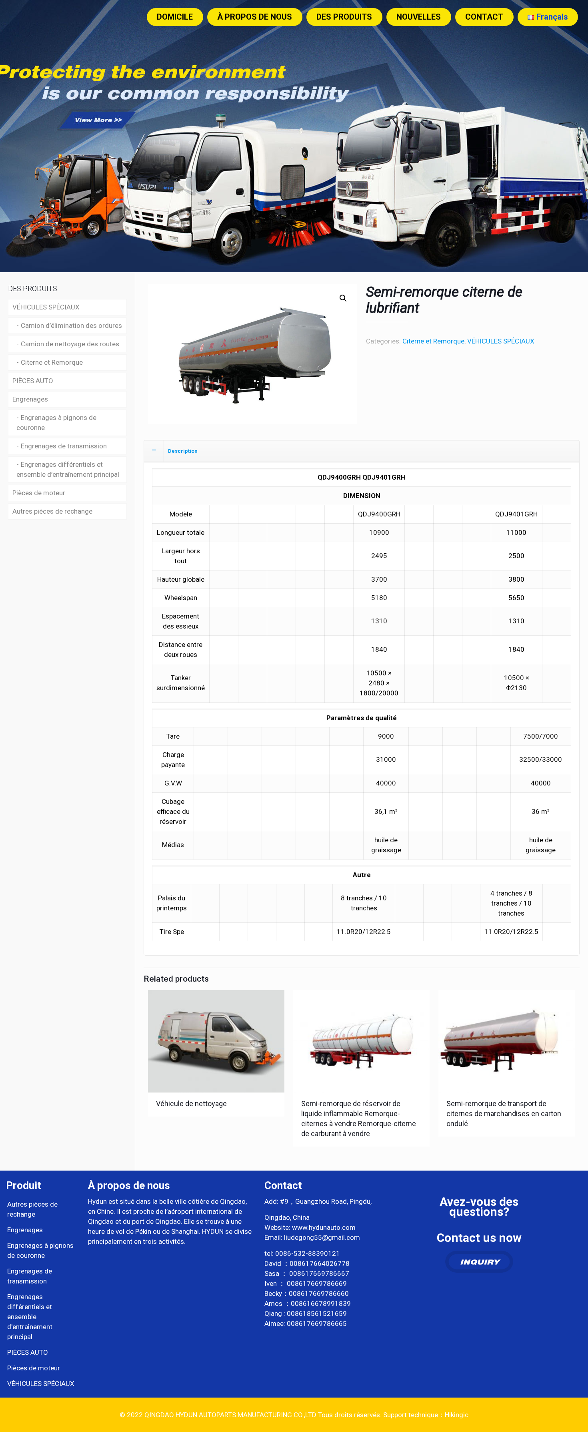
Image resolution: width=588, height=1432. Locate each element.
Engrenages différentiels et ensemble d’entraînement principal (67, 469)
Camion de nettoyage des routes (70, 344)
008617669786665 (317, 1324)
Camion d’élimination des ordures (71, 325)
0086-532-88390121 (307, 1253)
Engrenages (30, 399)
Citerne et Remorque (433, 341)
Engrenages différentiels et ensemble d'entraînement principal (29, 1317)
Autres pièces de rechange (52, 511)
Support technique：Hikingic (425, 1415)
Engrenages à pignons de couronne (56, 423)
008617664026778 (320, 1263)
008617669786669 (317, 1283)
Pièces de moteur (38, 493)
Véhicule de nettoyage (191, 1103)
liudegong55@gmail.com (322, 1237)
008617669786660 (319, 1293)
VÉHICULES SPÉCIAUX (500, 341)
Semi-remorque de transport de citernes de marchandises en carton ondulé (503, 1113)
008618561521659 (317, 1313)
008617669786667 (319, 1273)
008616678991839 (321, 1303)
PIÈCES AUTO (32, 381)
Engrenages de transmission (64, 446)
